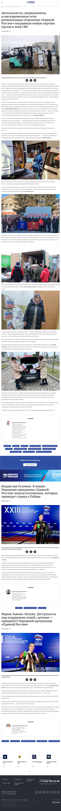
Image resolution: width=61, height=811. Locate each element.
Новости (17, 6)
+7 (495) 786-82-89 (49, 781)
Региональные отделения (30, 780)
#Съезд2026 (42, 607)
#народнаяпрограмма (30, 607)
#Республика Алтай (28, 451)
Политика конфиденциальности (8, 804)
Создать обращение (30, 464)
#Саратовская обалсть (34, 448)
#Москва (5, 741)
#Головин (19, 607)
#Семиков (16, 445)
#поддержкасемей (54, 741)
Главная (2, 6)
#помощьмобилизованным (49, 445)
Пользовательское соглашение (8, 803)
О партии (5, 779)
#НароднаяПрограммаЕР (28, 741)
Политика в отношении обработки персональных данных (14, 805)
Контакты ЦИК (6, 783)
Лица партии (18, 779)
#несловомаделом (35, 445)
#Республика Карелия (20, 448)
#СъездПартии (15, 741)
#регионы (24, 445)
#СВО (9, 448)
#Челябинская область (49, 448)
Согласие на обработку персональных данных (11, 806)
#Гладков (7, 445)
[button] (29, 771)
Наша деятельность (10, 6)
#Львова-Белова (42, 741)
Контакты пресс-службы (19, 783)
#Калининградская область (43, 451)
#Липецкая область (15, 451)
